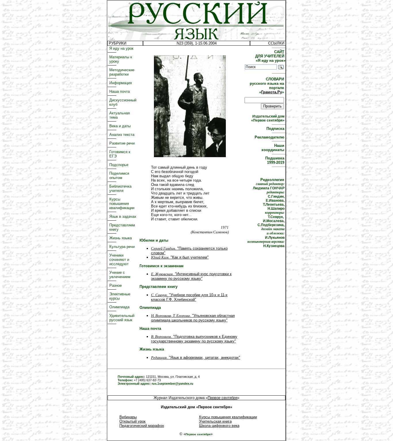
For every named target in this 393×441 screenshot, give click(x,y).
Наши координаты (273, 147)
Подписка (275, 128)
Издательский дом (268, 118)
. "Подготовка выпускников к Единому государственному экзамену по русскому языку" (194, 338)
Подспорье (118, 165)
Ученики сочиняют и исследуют (119, 259)
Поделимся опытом (119, 175)
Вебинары (128, 417)
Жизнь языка (120, 238)
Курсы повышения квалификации (121, 203)
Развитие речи (122, 143)
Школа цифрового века (219, 425)
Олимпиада (119, 307)
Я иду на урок (121, 48)
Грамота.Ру (271, 92)
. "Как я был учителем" (180, 257)
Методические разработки (121, 72)
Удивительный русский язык (121, 317)
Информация (120, 83)
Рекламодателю (270, 137)
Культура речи (122, 246)
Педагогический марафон (141, 425)
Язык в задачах (122, 216)
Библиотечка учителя (120, 188)
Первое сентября (222, 398)
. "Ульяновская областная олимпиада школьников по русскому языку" (193, 317)
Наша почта (119, 91)
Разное (115, 285)
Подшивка (275, 160)
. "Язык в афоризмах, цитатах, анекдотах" (195, 357)
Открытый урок (132, 421)
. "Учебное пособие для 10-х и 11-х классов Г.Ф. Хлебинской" (189, 297)
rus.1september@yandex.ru (172, 383)
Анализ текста (121, 134)
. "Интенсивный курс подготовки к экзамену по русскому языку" (191, 276)
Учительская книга (215, 421)
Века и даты (120, 126)
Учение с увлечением (119, 274)
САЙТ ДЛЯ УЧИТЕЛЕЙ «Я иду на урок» (270, 56)
